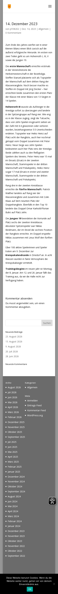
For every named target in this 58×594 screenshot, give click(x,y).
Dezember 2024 (16, 476)
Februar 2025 (15, 466)
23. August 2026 (13, 336)
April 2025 (13, 456)
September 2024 (16, 491)
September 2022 (16, 555)
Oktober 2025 (15, 431)
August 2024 (14, 496)
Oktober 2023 (15, 541)
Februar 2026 (15, 417)
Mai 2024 (12, 506)
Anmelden (32, 400)
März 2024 (13, 516)
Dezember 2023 (16, 531)
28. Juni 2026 (12, 356)
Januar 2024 (14, 526)
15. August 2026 (13, 341)
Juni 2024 (12, 501)
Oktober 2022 (15, 550)
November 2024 (16, 481)
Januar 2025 (14, 471)
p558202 (14, 28)
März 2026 (13, 412)
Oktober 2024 (15, 486)
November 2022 (16, 546)
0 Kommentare (13, 32)
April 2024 (13, 511)
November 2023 (16, 536)
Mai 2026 (12, 402)
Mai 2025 (12, 451)
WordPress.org (35, 415)
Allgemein (44, 28)
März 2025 (13, 461)
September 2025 (16, 436)
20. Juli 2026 (11, 351)
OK (29, 589)
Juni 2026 (12, 397)
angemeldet (22, 303)
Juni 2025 (12, 446)
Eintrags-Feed (34, 405)
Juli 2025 (12, 441)
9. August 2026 (13, 346)
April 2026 (13, 407)
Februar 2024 (15, 521)
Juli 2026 (12, 392)
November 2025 (16, 427)
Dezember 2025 (16, 422)
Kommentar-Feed (36, 410)
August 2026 (14, 387)
